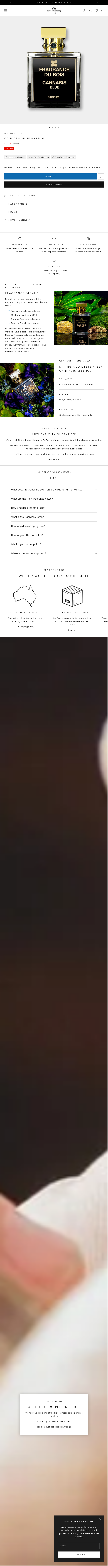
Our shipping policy (25, 626)
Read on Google (63, 1426)
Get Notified (54, 184)
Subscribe (79, 1554)
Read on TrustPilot (45, 1426)
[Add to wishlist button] (101, 176)
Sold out (51, 176)
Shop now (72, 630)
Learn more (54, 459)
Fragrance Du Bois (15, 134)
